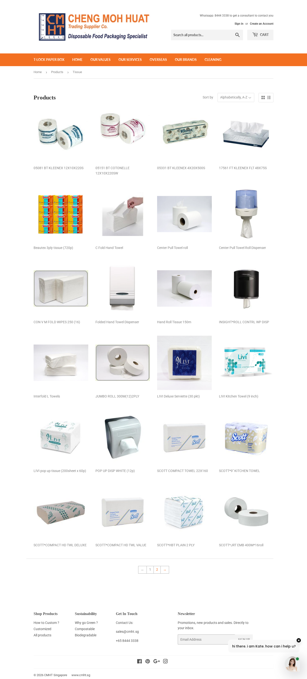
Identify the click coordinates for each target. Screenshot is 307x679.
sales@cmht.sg (127, 631)
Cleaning (213, 60)
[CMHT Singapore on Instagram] (165, 662)
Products (57, 72)
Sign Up (244, 639)
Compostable (85, 629)
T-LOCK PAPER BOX (49, 60)
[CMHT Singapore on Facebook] (139, 662)
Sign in (239, 23)
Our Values (100, 60)
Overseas (158, 60)
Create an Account (261, 23)
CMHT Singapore (55, 675)
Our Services (130, 60)
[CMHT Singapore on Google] (156, 662)
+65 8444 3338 (127, 641)
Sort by (208, 97)
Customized (42, 629)
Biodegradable (85, 635)
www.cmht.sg (80, 675)
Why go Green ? (86, 623)
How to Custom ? (46, 623)
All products (42, 635)
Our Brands (186, 60)
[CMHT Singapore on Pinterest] (147, 662)
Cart (264, 35)
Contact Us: (124, 623)
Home (77, 60)
